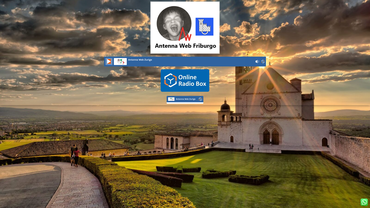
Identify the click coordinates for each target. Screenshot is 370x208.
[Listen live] (109, 61)
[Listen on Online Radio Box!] (262, 62)
